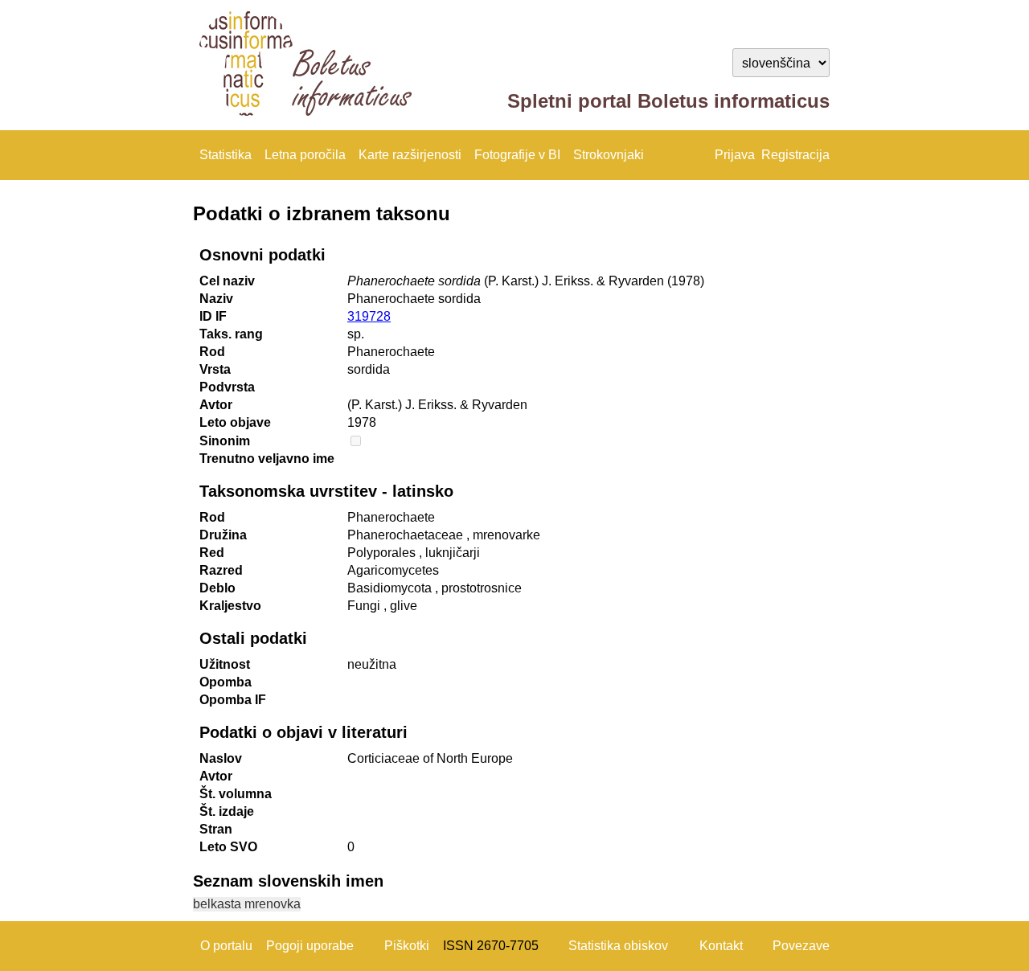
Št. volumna (235, 794)
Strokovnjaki (608, 155)
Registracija (795, 155)
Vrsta (215, 369)
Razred (221, 570)
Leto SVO (228, 847)
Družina (223, 535)
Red (211, 552)
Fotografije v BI (517, 155)
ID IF (213, 316)
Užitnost (224, 664)
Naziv (216, 298)
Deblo (217, 588)
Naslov (220, 758)
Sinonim (224, 441)
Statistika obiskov (618, 946)
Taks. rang (231, 334)
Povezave (801, 946)
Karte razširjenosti (410, 155)
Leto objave (235, 422)
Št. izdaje (226, 811)
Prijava (735, 155)
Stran (215, 829)
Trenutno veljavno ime (266, 458)
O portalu (226, 946)
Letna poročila (305, 155)
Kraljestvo (230, 606)
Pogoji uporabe (310, 946)
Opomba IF (232, 700)
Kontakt (721, 946)
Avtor (215, 405)
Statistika (225, 155)
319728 (369, 316)
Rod (212, 351)
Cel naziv (227, 281)
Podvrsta (227, 387)
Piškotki (406, 946)
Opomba (225, 682)
